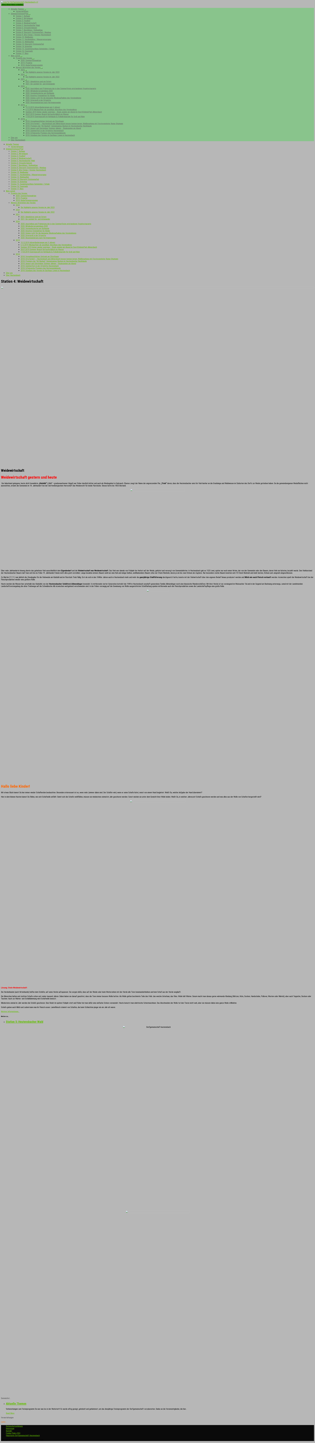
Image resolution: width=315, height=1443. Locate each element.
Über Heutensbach (18, 140)
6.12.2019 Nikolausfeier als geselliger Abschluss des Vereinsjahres (51, 109)
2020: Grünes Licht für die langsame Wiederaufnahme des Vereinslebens (53, 98)
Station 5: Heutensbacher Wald (28, 25)
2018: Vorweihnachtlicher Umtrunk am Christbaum (45, 121)
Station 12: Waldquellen (25, 42)
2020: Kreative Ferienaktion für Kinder (40, 95)
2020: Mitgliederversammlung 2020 (39, 91)
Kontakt (9, 1431)
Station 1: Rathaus (23, 16)
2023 (23, 70)
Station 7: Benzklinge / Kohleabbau (29, 30)
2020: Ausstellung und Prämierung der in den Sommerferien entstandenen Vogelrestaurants (61, 88)
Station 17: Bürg (22, 53)
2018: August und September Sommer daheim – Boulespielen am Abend (53, 128)
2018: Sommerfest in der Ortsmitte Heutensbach (45, 130)
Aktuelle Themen (17, 9)
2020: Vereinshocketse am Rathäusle (40, 93)
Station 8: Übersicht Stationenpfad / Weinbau (33, 32)
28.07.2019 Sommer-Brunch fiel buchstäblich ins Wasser (47, 114)
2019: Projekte (26, 63)
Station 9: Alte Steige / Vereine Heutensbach (33, 35)
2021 (23, 79)
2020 (23, 86)
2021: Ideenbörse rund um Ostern (38, 81)
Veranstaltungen (22, 11)
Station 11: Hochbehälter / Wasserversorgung (33, 39)
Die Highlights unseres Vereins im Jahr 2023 (42, 72)
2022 (23, 74)
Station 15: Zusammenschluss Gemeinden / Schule (35, 49)
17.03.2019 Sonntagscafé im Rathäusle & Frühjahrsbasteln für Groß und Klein (55, 116)
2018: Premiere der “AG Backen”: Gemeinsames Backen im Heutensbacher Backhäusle (59, 126)
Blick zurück (15, 56)
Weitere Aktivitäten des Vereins (28, 67)
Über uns (14, 137)
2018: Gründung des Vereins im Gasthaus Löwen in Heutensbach (50, 135)
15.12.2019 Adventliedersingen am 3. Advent (43, 107)
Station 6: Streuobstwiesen (26, 28)
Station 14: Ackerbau (24, 46)
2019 (23, 105)
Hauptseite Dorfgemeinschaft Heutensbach (23, 1435)
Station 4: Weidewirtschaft (26, 23)
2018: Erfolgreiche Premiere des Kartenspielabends (46, 133)
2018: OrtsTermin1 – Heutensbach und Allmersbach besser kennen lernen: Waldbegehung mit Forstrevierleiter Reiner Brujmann (74, 123)
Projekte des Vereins (24, 58)
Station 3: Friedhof (23, 21)
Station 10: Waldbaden (24, 37)
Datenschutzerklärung (14, 1426)
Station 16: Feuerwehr (24, 51)
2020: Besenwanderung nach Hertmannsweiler (43, 102)
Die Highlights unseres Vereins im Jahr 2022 (42, 77)
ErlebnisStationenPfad (19, 14)
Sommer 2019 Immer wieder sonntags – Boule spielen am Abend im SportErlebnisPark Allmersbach (64, 112)
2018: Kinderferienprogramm (32, 65)
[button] (10, 1011)
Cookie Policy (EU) (13, 1433)
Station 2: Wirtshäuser (24, 18)
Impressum (10, 1428)
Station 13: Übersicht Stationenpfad (30, 44)
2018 (23, 119)
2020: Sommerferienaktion (31, 60)
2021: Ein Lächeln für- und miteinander (40, 84)
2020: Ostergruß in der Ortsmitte (38, 100)
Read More (10, 1413)
